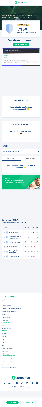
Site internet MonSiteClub (9, 311)
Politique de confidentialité (10, 362)
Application (5, 300)
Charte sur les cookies (8, 365)
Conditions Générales (8, 359)
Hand (3, 339)
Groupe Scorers (6, 328)
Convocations (6, 317)
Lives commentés (7, 303)
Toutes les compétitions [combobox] (11, 151)
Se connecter (28, 402)
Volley (3, 345)
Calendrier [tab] (30, 158)
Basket (4, 336)
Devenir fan (22, 44)
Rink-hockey (5, 351)
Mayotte (30, 15)
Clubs (21, 15)
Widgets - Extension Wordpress (11, 308)
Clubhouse (5, 320)
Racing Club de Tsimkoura (11, 17)
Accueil (4, 15)
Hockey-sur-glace (7, 348)
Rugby (4, 342)
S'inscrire (12, 402)
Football (13, 15)
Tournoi (4, 314)
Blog (3, 325)
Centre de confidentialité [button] (9, 368)
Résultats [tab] (11, 158)
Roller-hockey (6, 354)
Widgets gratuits (7, 305)
